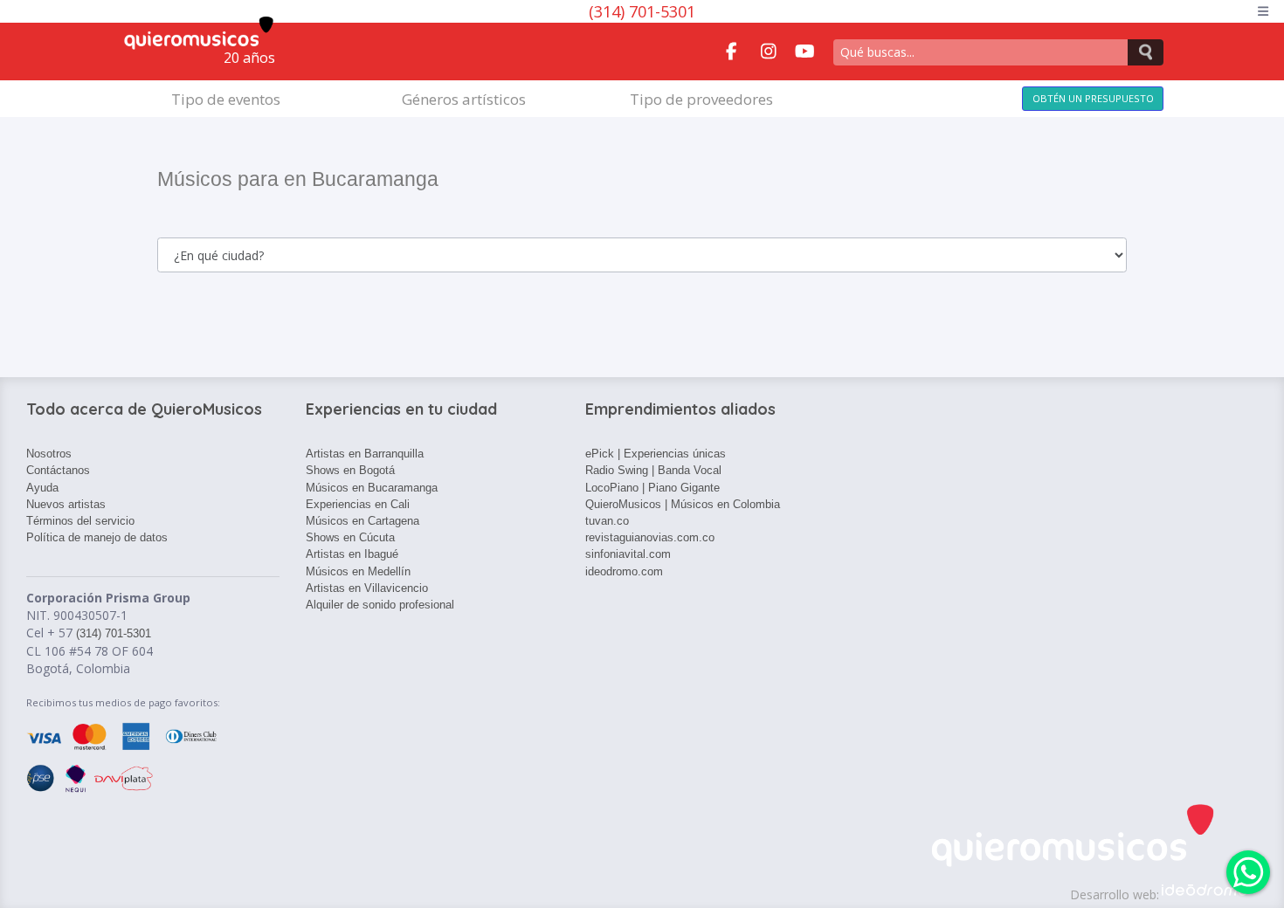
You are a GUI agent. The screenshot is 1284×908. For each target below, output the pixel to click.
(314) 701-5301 (642, 11)
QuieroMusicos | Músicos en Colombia (682, 504)
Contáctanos (58, 470)
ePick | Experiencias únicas (655, 453)
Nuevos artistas (66, 504)
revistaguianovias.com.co (649, 537)
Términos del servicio (80, 520)
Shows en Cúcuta (350, 537)
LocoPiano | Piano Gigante (652, 487)
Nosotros (49, 453)
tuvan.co (607, 520)
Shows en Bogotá (350, 470)
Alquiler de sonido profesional (380, 604)
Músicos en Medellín (358, 571)
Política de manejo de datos (97, 537)
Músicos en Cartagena (362, 520)
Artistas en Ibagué (352, 554)
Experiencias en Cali (358, 504)
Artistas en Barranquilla (365, 453)
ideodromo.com (624, 571)
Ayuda (42, 487)
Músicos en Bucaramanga (372, 487)
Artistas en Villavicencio (367, 588)
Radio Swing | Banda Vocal (653, 470)
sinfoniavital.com (628, 554)
